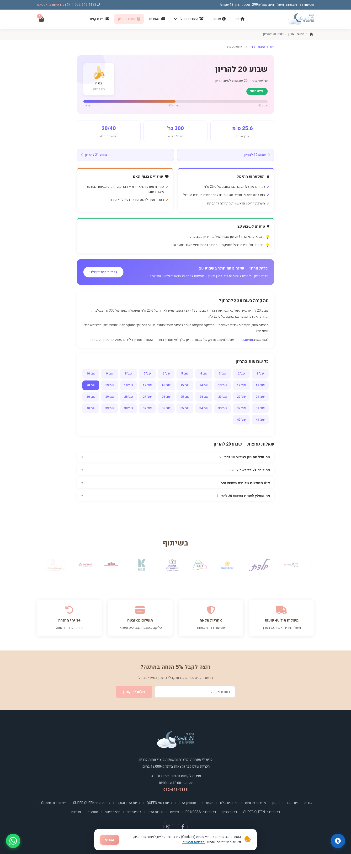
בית (237, 19)
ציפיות (174, 812)
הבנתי (109, 839)
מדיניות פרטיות (255, 802)
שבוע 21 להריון (96, 154)
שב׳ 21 (260, 396)
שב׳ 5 (184, 373)
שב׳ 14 (203, 385)
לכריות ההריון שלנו (103, 272)
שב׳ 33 (222, 408)
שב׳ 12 (241, 385)
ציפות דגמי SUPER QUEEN (91, 802)
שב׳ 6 (166, 373)
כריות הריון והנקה (128, 802)
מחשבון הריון (127, 19)
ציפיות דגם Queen (54, 802)
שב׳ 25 (185, 396)
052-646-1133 (86, 4)
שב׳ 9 (109, 373)
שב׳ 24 (203, 396)
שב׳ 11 (260, 385)
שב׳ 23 (222, 396)
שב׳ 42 (241, 419)
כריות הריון (229, 812)
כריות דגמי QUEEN (159, 802)
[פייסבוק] (183, 827)
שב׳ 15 (185, 385)
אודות (217, 19)
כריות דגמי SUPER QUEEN (261, 812)
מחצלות (92, 812)
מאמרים (155, 19)
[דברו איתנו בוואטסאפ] (13, 841)
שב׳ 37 (147, 408)
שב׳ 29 (109, 396)
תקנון (276, 802)
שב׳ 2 (241, 373)
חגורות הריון (156, 812)
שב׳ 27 (147, 396)
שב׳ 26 (166, 396)
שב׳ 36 (166, 408)
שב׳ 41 (260, 419)
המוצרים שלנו (188, 19)
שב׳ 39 (109, 408)
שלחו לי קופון (134, 692)
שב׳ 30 (90, 396)
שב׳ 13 (222, 385)
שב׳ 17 (147, 385)
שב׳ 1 (260, 373)
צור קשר (292, 802)
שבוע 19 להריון (255, 154)
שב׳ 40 (90, 408)
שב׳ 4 (203, 373)
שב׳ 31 (260, 408)
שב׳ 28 (128, 396)
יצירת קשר (97, 19)
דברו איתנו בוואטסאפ (52, 4)
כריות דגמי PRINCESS (201, 812)
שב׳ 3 (222, 373)
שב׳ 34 (203, 408)
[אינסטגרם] (168, 827)
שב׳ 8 (128, 373)
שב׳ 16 (166, 385)
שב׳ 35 (185, 408)
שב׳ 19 (109, 385)
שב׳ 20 (90, 385)
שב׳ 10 (90, 373)
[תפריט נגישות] (338, 841)
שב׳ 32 (241, 408)
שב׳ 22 (241, 396)
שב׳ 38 (128, 408)
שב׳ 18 (128, 385)
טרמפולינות (112, 812)
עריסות (76, 812)
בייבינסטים (134, 812)
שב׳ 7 (147, 373)
